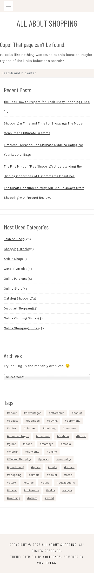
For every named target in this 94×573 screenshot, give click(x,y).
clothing (50, 428)
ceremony (73, 420)
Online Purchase (16, 278)
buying (53, 420)
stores (29, 482)
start (69, 475)
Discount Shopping (18, 308)
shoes (70, 467)
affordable (57, 413)
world (50, 498)
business (33, 420)
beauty (13, 420)
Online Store (13, 288)
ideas (28, 444)
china (12, 428)
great (12, 444)
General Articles (15, 269)
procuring (64, 459)
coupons (70, 428)
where (33, 498)
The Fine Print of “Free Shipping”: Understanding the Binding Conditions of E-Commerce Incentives (43, 171)
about (13, 413)
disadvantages (19, 436)
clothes (31, 428)
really (53, 467)
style (46, 482)
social (53, 475)
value (51, 490)
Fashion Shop (14, 239)
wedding (14, 498)
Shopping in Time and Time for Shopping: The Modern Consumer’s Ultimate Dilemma (44, 128)
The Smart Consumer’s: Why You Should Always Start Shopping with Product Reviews (44, 192)
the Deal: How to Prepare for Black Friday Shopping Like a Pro (47, 106)
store (12, 482)
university (32, 490)
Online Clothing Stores (21, 318)
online (53, 451)
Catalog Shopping (18, 298)
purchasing (16, 467)
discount (44, 436)
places (44, 459)
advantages (33, 413)
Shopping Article (16, 249)
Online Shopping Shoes (21, 328)
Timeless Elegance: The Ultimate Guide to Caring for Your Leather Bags (43, 149)
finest (82, 436)
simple (35, 475)
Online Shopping (20, 459)
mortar (13, 451)
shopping (15, 475)
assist (78, 413)
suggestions (67, 482)
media (66, 444)
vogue (68, 490)
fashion (64, 436)
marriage (47, 444)
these (13, 490)
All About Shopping (47, 23)
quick (36, 467)
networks (33, 451)
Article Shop (13, 259)
